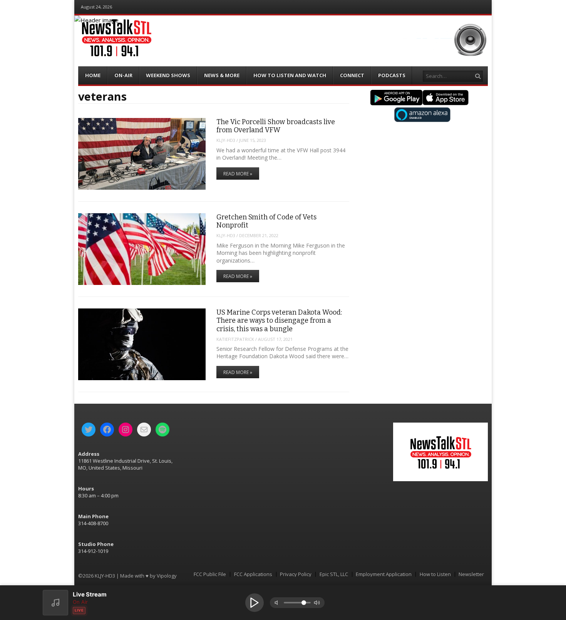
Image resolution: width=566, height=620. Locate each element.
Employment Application (384, 574)
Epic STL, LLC (334, 574)
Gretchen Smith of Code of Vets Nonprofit (266, 221)
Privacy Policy (295, 574)
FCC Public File (210, 574)
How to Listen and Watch (289, 75)
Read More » (237, 173)
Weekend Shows (168, 75)
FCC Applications (253, 574)
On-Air (123, 75)
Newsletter (471, 574)
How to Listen (435, 574)
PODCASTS (391, 75)
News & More (221, 75)
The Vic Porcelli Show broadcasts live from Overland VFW (275, 126)
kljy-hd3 (225, 140)
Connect (352, 75)
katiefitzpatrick (235, 339)
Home (92, 75)
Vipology (167, 575)
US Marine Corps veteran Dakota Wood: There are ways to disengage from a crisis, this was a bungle (279, 320)
